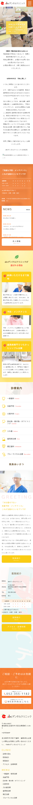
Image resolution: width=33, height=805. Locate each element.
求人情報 (16, 242)
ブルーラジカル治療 (10, 798)
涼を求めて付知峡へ (9, 218)
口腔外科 (6, 784)
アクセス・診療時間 (16, 627)
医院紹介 (16, 618)
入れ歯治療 (7, 787)
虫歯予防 (6, 777)
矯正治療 (6, 794)
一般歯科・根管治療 (10, 774)
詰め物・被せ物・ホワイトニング (14, 781)
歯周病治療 (7, 791)
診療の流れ (7, 754)
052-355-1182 (12, 592)
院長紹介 (16, 559)
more (28, 209)
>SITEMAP (6, 733)
